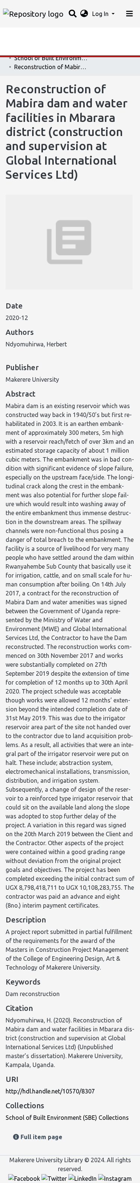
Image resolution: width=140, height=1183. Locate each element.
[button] (84, 13)
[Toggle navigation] (129, 13)
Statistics (18, 35)
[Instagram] (115, 1177)
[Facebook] (24, 1177)
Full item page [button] (40, 1137)
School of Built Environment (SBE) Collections (51, 58)
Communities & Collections (42, 50)
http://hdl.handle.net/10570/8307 (50, 1091)
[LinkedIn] (83, 1177)
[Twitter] (54, 1177)
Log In (101, 13)
